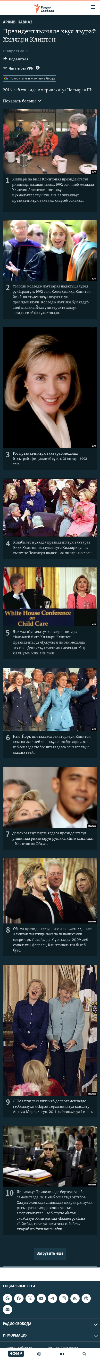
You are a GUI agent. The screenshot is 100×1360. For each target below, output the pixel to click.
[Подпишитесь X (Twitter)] (30, 1298)
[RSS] (75, 1298)
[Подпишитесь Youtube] (41, 1298)
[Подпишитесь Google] (7, 1298)
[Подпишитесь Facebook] (18, 1298)
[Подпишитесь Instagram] (63, 1298)
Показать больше (20, 101)
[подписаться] (7, 1309)
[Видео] (62, 1354)
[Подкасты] (86, 1298)
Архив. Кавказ (17, 22)
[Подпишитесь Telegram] (52, 1298)
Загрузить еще (50, 1254)
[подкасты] (39, 1354)
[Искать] (84, 1354)
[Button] (15, 60)
